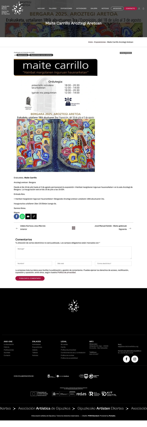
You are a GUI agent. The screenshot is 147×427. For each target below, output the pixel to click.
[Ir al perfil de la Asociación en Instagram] (134, 359)
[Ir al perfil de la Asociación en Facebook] (126, 359)
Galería (34, 350)
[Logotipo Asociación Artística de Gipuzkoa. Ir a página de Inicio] (12, 8)
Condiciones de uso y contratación (73, 352)
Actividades (36, 344)
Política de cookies (67, 355)
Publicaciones (9, 350)
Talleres (35, 352)
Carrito (63, 347)
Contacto (7, 355)
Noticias (35, 355)
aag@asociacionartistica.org (128, 346)
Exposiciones (100, 42)
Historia (6, 347)
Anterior (33, 227)
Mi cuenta (64, 344)
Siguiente (111, 227)
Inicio (90, 42)
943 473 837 (93, 354)
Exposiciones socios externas (41, 55)
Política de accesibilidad (69, 358)
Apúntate (7, 352)
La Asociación (9, 344)
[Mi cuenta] (139, 8)
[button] (28, 216)
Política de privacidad (66, 272)
